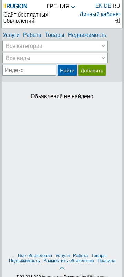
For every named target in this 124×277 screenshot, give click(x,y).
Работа (32, 35)
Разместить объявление (68, 260)
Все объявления (35, 255)
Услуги (11, 35)
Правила (106, 260)
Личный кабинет (100, 14)
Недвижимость (87, 35)
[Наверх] (62, 268)
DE (107, 6)
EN (99, 6)
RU (116, 6)
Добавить (92, 70)
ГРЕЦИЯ (58, 6)
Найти (67, 70)
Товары (54, 35)
